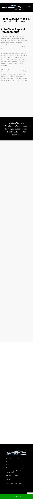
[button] (29, 7)
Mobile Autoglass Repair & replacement (13, 471)
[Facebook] (12, 483)
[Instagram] (8, 483)
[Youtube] (20, 483)
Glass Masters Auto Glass (13, 459)
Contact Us (9, 465)
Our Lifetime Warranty (12, 475)
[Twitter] (16, 483)
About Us (8, 462)
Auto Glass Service (11, 468)
